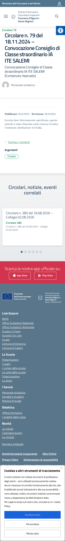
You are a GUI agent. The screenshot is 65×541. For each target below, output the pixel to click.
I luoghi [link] (6, 364)
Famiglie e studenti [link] (13, 397)
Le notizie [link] (7, 429)
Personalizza (32, 524)
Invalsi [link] (6, 340)
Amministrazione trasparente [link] (19, 454)
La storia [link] (7, 380)
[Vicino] (61, 468)
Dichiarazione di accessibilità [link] (41, 460)
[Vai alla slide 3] (29, 252)
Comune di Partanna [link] (14, 344)
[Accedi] (59, 3)
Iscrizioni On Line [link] (11, 335)
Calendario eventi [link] (12, 433)
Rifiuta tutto (32, 533)
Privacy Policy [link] (10, 460)
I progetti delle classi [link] (14, 417)
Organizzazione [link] (11, 376)
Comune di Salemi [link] (12, 348)
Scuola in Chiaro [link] (11, 331)
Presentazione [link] (10, 360)
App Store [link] (21, 275)
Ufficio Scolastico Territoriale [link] (18, 327)
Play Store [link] (47, 275)
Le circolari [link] (8, 437)
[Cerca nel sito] (56, 16)
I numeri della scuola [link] (14, 368)
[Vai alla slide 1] (22, 252)
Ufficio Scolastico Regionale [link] (18, 323)
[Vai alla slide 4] (33, 252)
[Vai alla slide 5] (37, 252)
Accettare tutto (32, 515)
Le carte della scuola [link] (14, 372)
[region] (32, 503)
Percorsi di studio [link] (11, 401)
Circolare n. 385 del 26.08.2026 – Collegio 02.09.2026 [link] (29, 215)
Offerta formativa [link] (12, 413)
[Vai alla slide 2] (25, 252)
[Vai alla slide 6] (41, 252)
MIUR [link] (5, 319)
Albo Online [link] (49, 454)
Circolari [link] (11, 156)
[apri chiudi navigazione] (6, 17)
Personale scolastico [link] (13, 392)
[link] (60, 30)
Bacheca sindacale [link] (12, 444)
